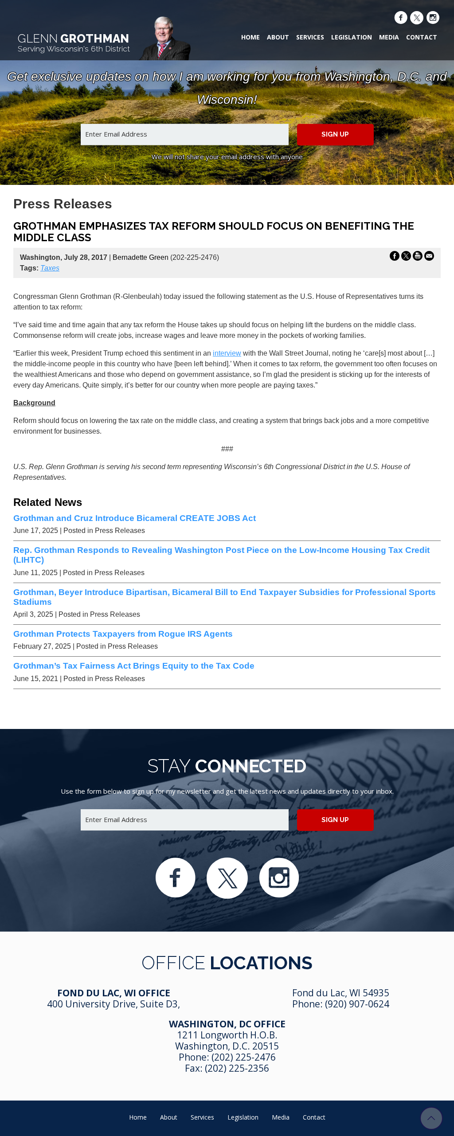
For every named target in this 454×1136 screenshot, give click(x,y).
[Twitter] (416, 19)
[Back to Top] (431, 1118)
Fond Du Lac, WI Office (113, 993)
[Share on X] (406, 257)
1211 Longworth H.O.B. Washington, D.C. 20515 (227, 1040)
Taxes (49, 268)
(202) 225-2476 (243, 1057)
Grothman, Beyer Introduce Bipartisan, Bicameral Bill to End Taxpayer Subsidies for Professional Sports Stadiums (224, 597)
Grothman (74, 42)
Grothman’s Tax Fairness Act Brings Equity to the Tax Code (133, 665)
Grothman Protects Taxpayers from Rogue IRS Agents (123, 634)
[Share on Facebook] (394, 257)
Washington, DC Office (227, 1024)
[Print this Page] (418, 257)
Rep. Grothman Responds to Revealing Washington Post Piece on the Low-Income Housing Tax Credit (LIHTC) (221, 554)
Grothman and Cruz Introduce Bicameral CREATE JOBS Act (134, 518)
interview (227, 353)
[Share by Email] (429, 257)
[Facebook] (400, 19)
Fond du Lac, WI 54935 (340, 993)
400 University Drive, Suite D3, (113, 1004)
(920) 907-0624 (357, 1004)
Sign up (335, 134)
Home (250, 37)
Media (389, 37)
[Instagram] (432, 19)
